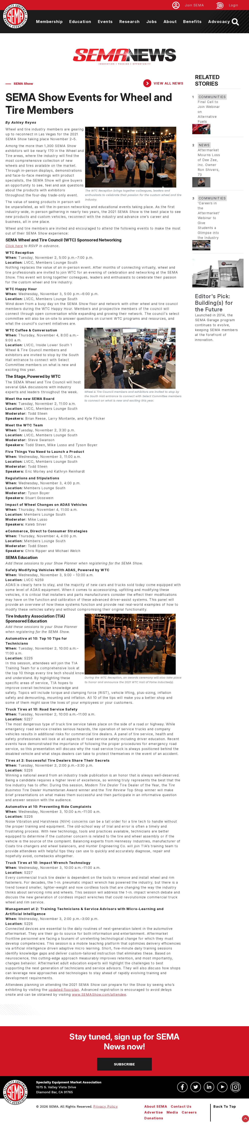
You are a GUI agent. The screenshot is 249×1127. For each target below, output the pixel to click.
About (170, 21)
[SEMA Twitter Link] (195, 1087)
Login (233, 5)
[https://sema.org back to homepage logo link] (238, 22)
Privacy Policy (105, 1106)
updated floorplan (64, 990)
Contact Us (181, 1106)
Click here (14, 246)
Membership (49, 21)
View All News (168, 83)
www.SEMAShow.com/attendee (99, 994)
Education (80, 21)
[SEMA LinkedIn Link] (209, 1087)
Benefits (192, 21)
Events (105, 21)
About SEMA (155, 1106)
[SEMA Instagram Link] (235, 1087)
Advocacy (219, 21)
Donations (153, 1118)
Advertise (153, 1112)
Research (129, 21)
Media (172, 1112)
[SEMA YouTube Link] (222, 1087)
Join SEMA (194, 5)
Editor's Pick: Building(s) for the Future (214, 303)
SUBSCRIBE (124, 1064)
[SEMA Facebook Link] (182, 1087)
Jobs (151, 21)
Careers (189, 1112)
